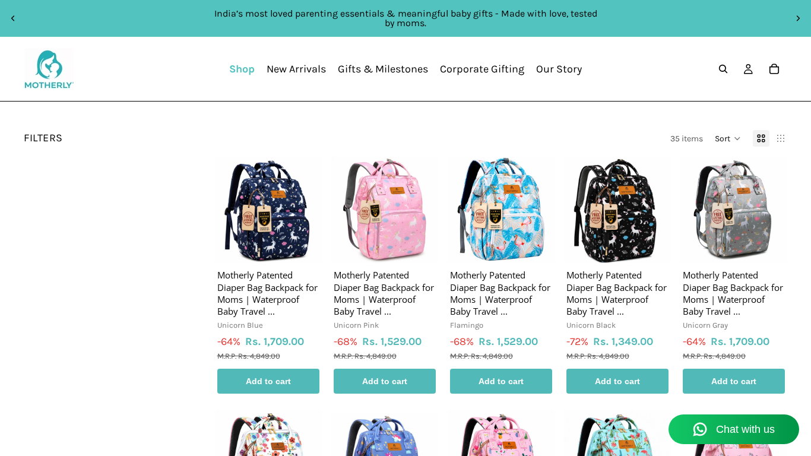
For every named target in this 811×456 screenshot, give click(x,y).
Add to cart (268, 381)
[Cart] (774, 69)
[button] (728, 138)
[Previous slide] (13, 18)
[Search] (723, 69)
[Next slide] (798, 18)
